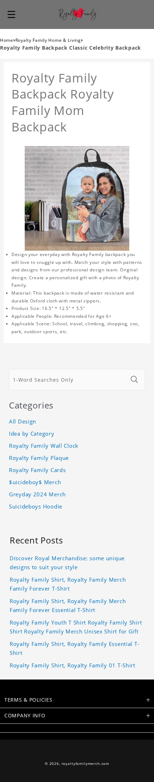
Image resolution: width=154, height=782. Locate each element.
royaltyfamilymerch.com (85, 763)
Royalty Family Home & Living (48, 40)
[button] (11, 14)
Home (6, 40)
